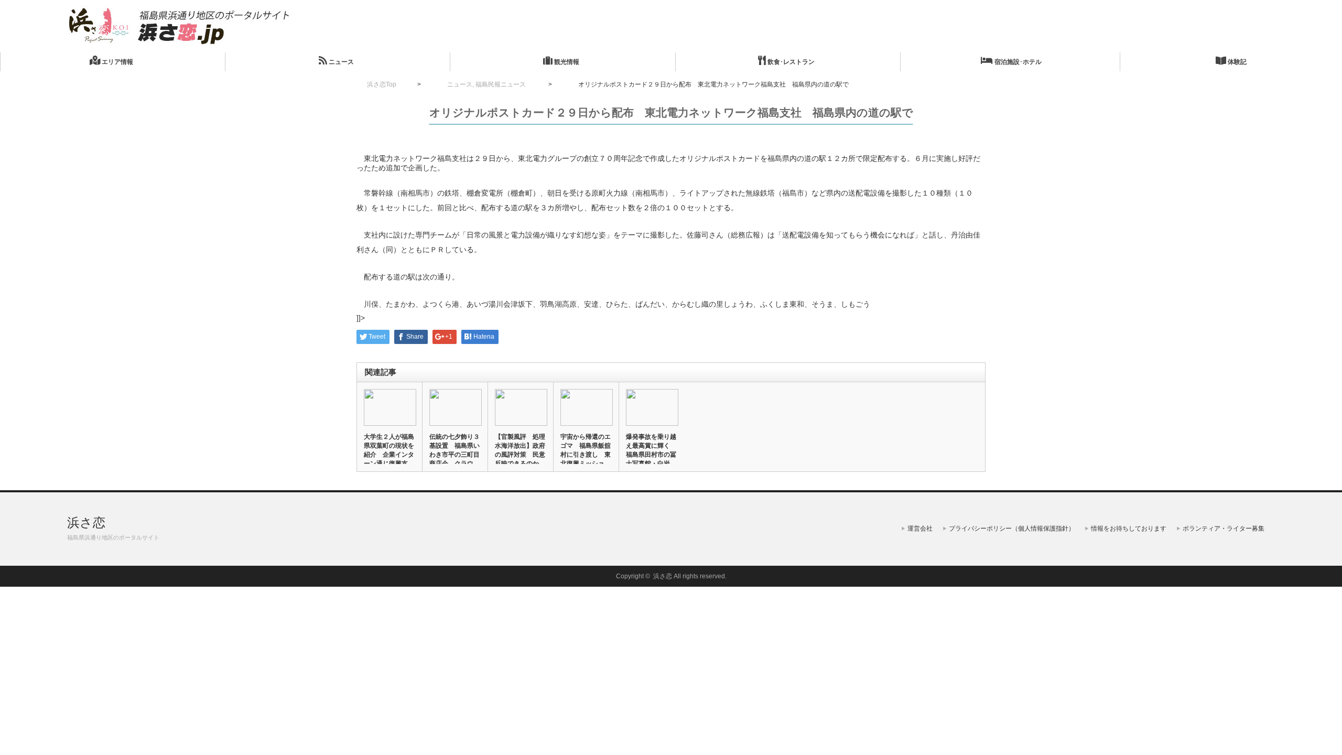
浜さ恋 (86, 522)
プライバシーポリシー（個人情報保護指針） (1012, 528)
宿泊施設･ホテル (1017, 62)
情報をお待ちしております (1128, 528)
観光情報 (566, 62)
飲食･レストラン (790, 62)
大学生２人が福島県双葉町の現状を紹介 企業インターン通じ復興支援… (389, 454)
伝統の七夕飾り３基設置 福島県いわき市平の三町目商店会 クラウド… (454, 454)
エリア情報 (116, 62)
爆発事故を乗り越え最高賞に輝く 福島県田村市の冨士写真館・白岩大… (651, 454)
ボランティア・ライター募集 (1223, 528)
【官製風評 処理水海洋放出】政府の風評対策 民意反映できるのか (520, 450)
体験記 (1236, 62)
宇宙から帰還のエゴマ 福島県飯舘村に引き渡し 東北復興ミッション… (585, 454)
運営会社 (920, 528)
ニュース (340, 62)
